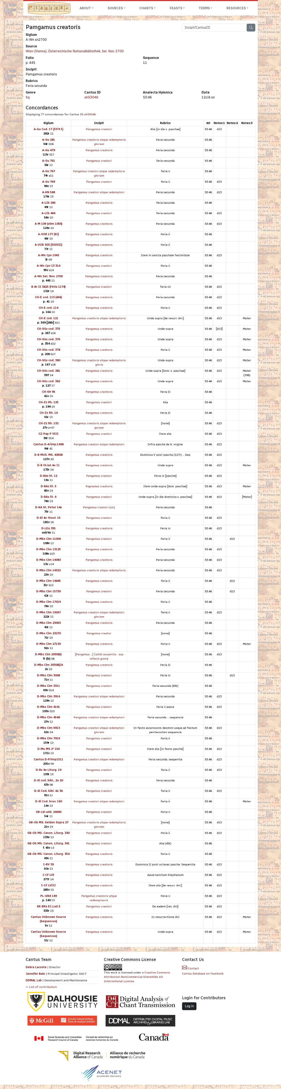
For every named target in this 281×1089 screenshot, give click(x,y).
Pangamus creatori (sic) (99, 507)
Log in (189, 1006)
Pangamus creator (99, 633)
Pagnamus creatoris (99, 486)
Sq (28, 97)
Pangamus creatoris (99, 150)
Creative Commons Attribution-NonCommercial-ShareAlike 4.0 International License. (137, 977)
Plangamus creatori (99, 129)
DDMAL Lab (34, 980)
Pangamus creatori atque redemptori (99, 192)
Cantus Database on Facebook (202, 973)
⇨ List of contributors (41, 987)
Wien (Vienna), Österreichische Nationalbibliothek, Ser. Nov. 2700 (75, 51)
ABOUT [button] (85, 8)
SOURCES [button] (115, 8)
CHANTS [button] (146, 8)
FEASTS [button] (176, 8)
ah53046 (91, 97)
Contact (193, 968)
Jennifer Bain (36, 974)
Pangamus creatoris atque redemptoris (99, 318)
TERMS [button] (204, 8)
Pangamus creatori (99, 160)
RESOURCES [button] (236, 8)
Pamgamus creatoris (99, 276)
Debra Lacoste (36, 967)
